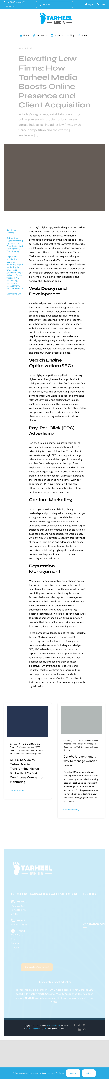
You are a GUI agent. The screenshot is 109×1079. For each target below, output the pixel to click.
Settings (59, 1073)
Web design (17, 288)
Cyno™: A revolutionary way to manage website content (80, 761)
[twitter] (79, 1025)
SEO (8, 288)
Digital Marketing (15, 240)
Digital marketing (15, 266)
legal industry (14, 274)
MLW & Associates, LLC (36, 1028)
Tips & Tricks (13, 243)
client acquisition (12, 258)
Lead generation (12, 271)
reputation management (13, 284)
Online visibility (14, 276)
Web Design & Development (28, 753)
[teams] (84, 1029)
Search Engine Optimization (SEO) (25, 747)
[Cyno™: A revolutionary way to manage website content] (81, 708)
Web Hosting (13, 251)
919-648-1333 (19, 922)
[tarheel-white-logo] (33, 861)
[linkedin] (79, 1029)
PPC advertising (13, 279)
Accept (73, 1073)
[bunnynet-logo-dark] (56, 902)
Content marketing (11, 263)
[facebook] (74, 1025)
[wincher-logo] (56, 897)
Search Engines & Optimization (23, 750)
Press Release (85, 740)
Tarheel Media (53, 1025)
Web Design (12, 246)
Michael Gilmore (12, 231)
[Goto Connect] (84, 1025)
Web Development (15, 247)
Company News (17, 744)
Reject (89, 1073)
